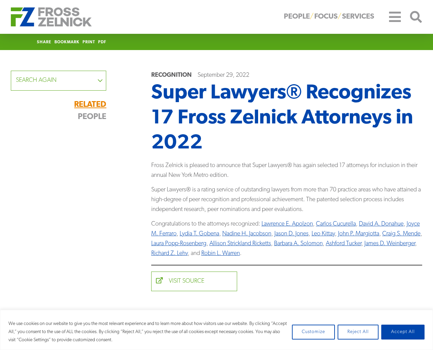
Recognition (171, 75)
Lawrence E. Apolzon (287, 224)
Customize (313, 331)
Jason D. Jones (291, 234)
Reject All (358, 331)
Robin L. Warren (220, 254)
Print (89, 42)
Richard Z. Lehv (169, 254)
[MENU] (390, 17)
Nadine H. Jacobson (246, 234)
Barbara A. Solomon (298, 244)
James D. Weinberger (389, 244)
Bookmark (66, 42)
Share (44, 42)
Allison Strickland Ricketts (240, 244)
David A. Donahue (381, 224)
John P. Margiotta (358, 234)
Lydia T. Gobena (199, 234)
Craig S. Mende (401, 234)
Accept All (403, 331)
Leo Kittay (323, 234)
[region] (216, 330)
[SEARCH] (411, 17)
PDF (102, 42)
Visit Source (185, 281)
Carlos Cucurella (336, 224)
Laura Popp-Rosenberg (178, 244)
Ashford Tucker (343, 244)
